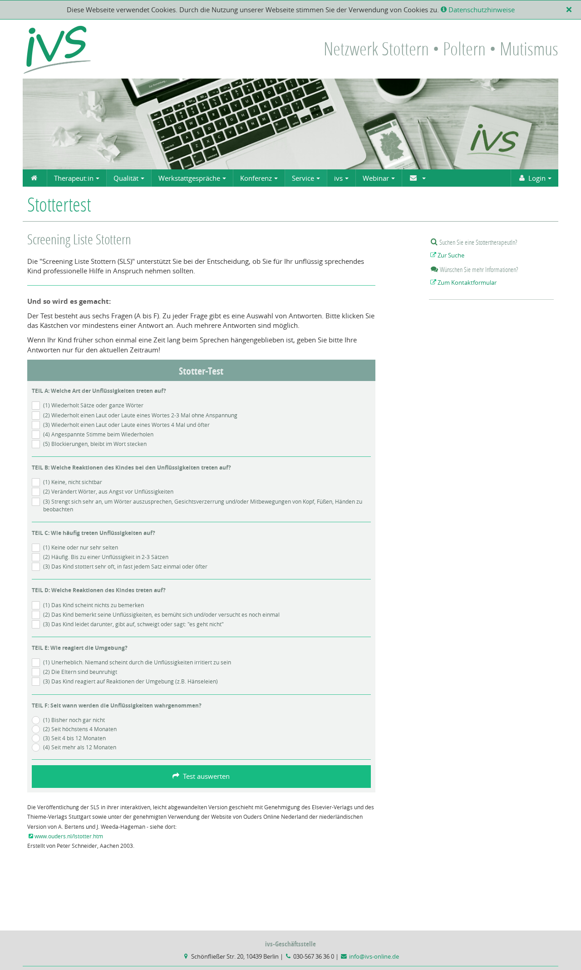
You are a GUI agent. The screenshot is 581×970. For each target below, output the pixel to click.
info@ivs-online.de (374, 956)
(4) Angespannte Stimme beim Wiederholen (98, 434)
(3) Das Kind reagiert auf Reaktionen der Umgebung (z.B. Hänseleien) (130, 681)
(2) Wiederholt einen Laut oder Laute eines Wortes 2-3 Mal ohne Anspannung (140, 415)
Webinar (376, 178)
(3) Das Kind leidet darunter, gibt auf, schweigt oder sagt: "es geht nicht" (133, 624)
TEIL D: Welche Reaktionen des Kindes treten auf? (99, 590)
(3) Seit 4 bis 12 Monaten (74, 738)
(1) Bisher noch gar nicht (74, 719)
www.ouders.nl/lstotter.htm (68, 836)
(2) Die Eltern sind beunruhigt (80, 671)
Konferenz (256, 178)
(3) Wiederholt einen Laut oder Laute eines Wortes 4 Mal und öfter (126, 424)
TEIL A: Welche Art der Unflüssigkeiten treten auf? (99, 391)
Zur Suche (451, 255)
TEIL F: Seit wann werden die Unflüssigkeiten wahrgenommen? (117, 705)
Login (537, 178)
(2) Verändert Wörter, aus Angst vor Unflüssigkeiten (108, 491)
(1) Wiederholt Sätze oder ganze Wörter (93, 405)
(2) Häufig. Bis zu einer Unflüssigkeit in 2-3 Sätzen (105, 556)
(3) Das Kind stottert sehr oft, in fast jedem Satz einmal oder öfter (125, 566)
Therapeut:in (74, 178)
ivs (338, 178)
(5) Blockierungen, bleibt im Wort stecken (95, 443)
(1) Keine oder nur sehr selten (80, 547)
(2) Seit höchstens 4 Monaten (80, 728)
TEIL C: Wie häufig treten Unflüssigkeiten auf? (93, 533)
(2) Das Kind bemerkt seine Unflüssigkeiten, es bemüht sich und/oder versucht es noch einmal (161, 614)
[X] (570, 9)
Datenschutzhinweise (481, 9)
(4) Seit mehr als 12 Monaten (79, 747)
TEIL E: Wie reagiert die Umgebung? (80, 648)
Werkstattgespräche (189, 178)
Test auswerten (204, 776)
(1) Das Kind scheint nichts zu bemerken (93, 605)
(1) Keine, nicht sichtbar (72, 481)
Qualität (125, 178)
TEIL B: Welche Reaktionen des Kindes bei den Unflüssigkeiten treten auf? (131, 467)
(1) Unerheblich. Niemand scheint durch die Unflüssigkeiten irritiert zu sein (137, 662)
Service (303, 178)
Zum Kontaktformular (467, 283)
